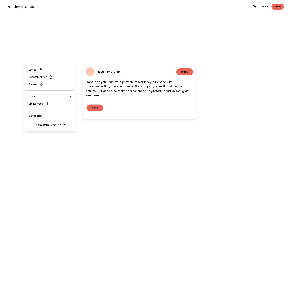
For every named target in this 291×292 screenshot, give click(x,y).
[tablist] (139, 108)
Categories (36, 116)
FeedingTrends (20, 6)
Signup (277, 6)
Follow (184, 71)
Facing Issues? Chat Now (48, 124)
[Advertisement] (145, 38)
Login (265, 6)
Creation (34, 96)
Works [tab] (94, 107)
